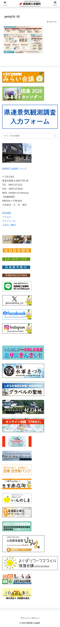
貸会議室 (6, 213)
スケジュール (9, 221)
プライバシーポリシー (30, 618)
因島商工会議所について (14, 168)
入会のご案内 (9, 225)
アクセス (6, 217)
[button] (54, 135)
